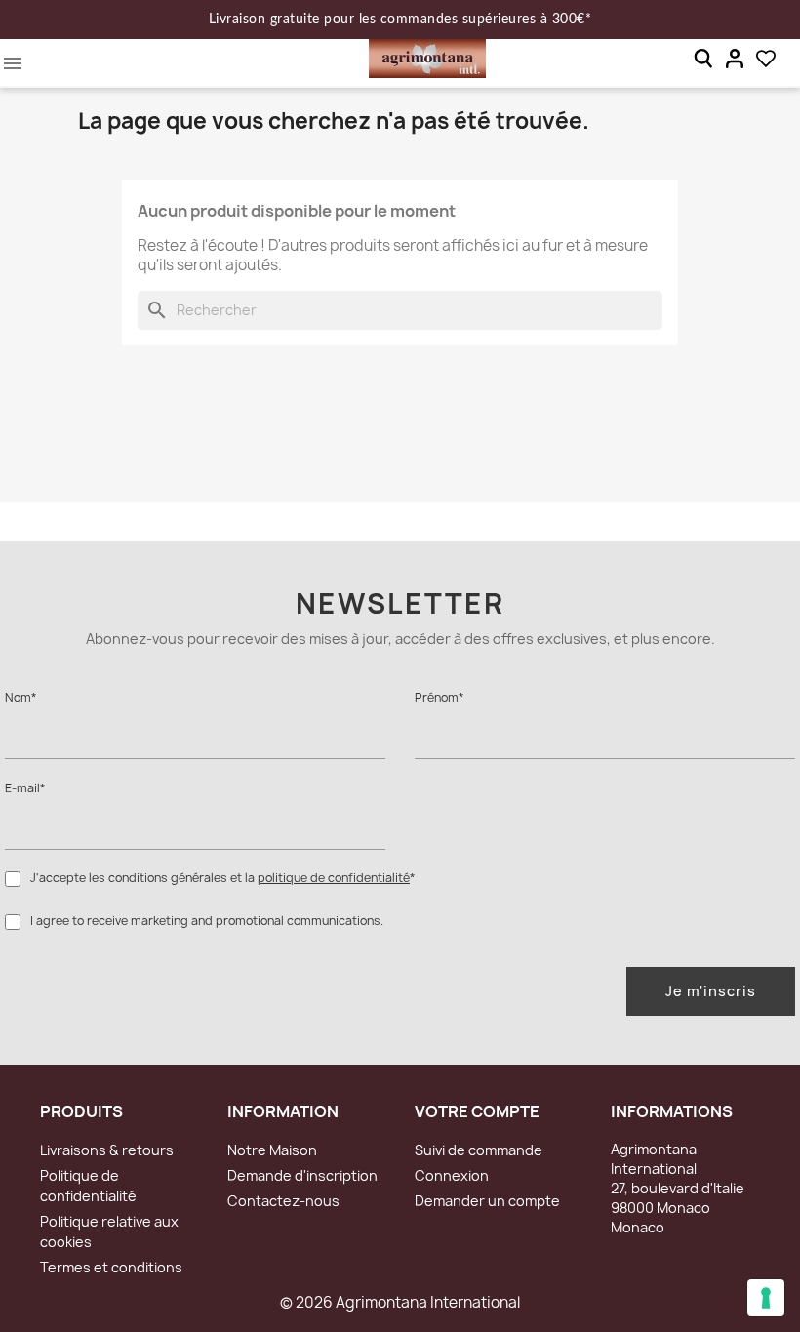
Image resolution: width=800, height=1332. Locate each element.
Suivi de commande (478, 1150)
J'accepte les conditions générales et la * (222, 877)
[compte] (734, 58)
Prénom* (439, 697)
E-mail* (25, 788)
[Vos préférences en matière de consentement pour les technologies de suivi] (765, 1297)
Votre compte (477, 1111)
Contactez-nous (283, 1200)
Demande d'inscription (302, 1175)
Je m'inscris (710, 991)
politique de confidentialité (334, 877)
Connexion (452, 1175)
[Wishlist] (766, 58)
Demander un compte (487, 1200)
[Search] (703, 58)
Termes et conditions (111, 1267)
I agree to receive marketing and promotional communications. (206, 920)
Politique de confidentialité (88, 1185)
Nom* (20, 697)
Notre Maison (272, 1150)
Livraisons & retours (107, 1150)
